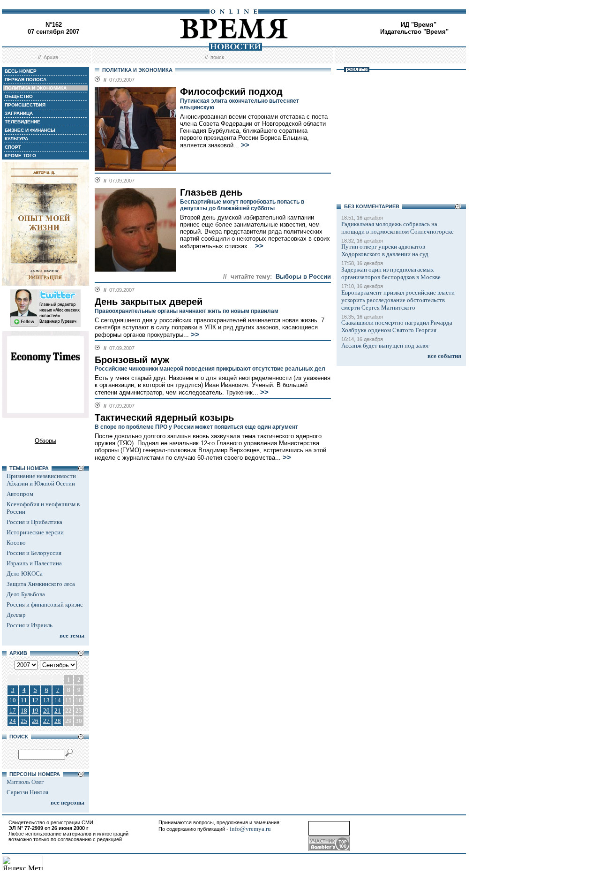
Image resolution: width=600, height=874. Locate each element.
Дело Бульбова (26, 594)
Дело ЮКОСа (25, 573)
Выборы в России (303, 276)
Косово (16, 542)
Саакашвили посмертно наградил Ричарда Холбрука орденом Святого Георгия (396, 326)
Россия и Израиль (29, 625)
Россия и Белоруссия (34, 552)
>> (245, 145)
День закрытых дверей (148, 301)
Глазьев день (211, 192)
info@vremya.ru (250, 828)
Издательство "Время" (414, 31)
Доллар (16, 614)
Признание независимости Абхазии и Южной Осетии (41, 479)
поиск (217, 57)
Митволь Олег (25, 781)
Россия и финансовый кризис (45, 604)
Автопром (20, 493)
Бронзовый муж (132, 360)
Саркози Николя (27, 792)
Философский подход (231, 91)
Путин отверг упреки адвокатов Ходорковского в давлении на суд (384, 250)
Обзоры (45, 440)
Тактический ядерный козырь (164, 417)
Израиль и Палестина (34, 563)
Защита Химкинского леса (41, 583)
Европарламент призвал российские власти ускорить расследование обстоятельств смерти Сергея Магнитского (398, 300)
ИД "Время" (418, 24)
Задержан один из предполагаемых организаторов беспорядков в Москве (391, 273)
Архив (51, 57)
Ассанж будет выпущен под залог (385, 345)
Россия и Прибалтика (34, 521)
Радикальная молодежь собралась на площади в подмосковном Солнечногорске (397, 227)
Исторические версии (35, 532)
